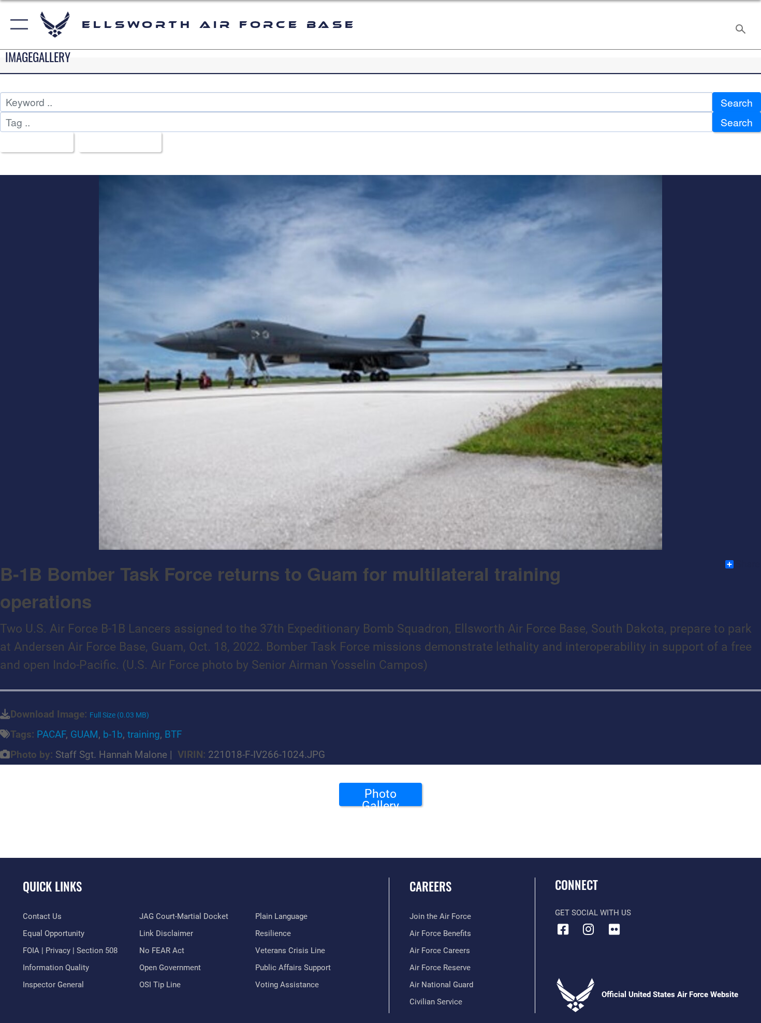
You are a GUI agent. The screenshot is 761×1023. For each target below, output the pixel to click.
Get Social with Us (593, 912)
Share (748, 564)
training (143, 734)
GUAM (84, 734)
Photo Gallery (380, 796)
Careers (430, 886)
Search (737, 102)
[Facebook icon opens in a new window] (562, 929)
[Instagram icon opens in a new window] (588, 929)
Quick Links (52, 886)
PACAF (51, 734)
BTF (173, 734)
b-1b (113, 734)
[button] (17, 24)
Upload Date (116, 142)
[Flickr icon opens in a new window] (614, 929)
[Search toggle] (742, 25)
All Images (32, 142)
